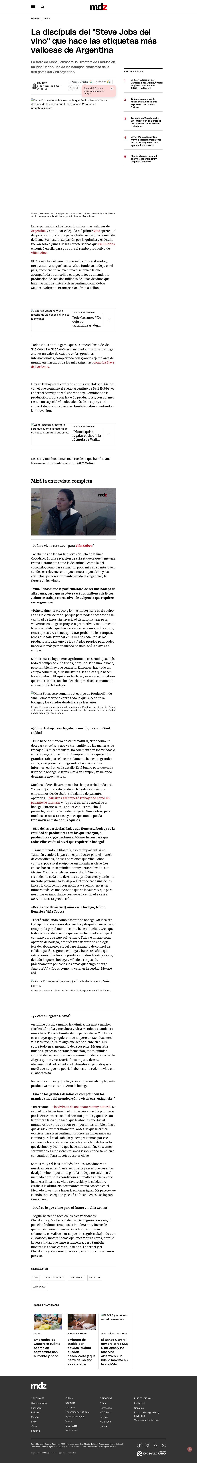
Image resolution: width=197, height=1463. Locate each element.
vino (97, 231)
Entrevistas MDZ (54, 1278)
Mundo (35, 1417)
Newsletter (71, 1430)
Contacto (139, 1408)
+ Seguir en (101, 82)
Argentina (38, 231)
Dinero (35, 18)
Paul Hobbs (106, 244)
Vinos (34, 1426)
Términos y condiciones (146, 1420)
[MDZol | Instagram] (147, 1445)
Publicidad (139, 1403)
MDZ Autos (71, 1425)
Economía (36, 1408)
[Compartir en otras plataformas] (77, 88)
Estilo (34, 1421)
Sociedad (70, 1403)
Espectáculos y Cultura (77, 1412)
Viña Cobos (39, 253)
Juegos (104, 1417)
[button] (33, 6)
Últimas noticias (39, 1403)
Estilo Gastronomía (75, 1416)
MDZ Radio (105, 1412)
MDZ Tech (105, 1421)
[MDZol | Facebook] (139, 1445)
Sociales (35, 1430)
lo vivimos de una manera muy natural (82, 1107)
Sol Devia (42, 83)
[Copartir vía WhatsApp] (71, 88)
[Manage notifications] (189, 1449)
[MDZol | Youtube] (155, 1445)
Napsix (103, 1426)
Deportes (70, 1407)
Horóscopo (106, 1408)
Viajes (68, 1421)
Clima (103, 1403)
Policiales (36, 1412)
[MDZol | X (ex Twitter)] (163, 1445)
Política (69, 1398)
